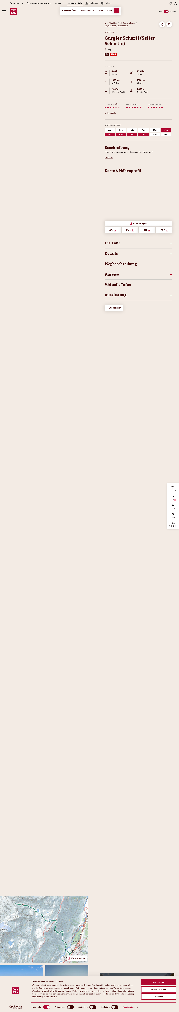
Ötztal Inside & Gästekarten (39, 3)
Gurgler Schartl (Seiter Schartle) (116, 26)
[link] (106, 3)
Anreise (57, 3)
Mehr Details (110, 113)
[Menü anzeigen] (4, 11)
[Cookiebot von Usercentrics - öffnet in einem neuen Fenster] (15, 1007)
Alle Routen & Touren (127, 23)
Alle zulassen (158, 982)
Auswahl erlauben (158, 989)
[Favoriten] (171, 3)
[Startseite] (106, 23)
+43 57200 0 (18, 3)
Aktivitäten (113, 23)
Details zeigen (129, 1007)
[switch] (70, 1007)
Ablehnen (159, 996)
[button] (138, 243)
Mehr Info (109, 157)
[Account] (176, 3)
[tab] (75, 3)
